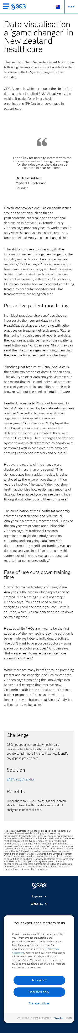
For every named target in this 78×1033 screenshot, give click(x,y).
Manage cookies (39, 1003)
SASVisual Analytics (21, 779)
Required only (39, 992)
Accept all (39, 980)
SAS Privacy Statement (27, 1017)
